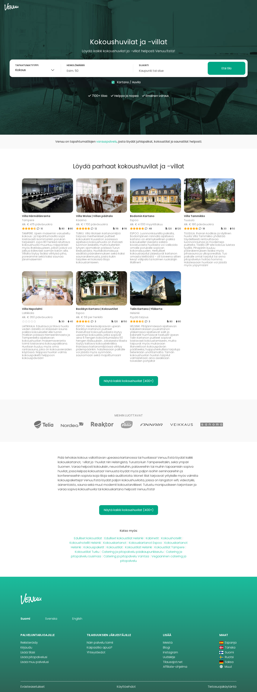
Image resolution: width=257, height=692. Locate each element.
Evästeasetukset (33, 686)
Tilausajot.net (172, 662)
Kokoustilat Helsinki (138, 547)
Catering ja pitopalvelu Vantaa (126, 556)
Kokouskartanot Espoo (145, 543)
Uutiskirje (169, 657)
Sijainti (144, 65)
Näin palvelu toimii (100, 642)
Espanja (230, 642)
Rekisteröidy (29, 642)
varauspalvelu (106, 141)
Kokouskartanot (114, 543)
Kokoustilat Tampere (169, 547)
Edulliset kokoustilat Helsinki (123, 538)
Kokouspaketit (94, 547)
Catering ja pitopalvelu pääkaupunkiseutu (132, 552)
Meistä (168, 642)
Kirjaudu (26, 647)
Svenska (51, 618)
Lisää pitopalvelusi (34, 657)
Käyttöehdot (126, 686)
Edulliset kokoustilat (88, 538)
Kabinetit (152, 538)
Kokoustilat (115, 547)
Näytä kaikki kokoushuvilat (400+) (129, 381)
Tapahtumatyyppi (27, 65)
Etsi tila (226, 68)
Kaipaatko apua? (99, 647)
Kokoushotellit (171, 538)
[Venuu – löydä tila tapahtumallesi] (12, 6)
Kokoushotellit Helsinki (85, 543)
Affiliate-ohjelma (175, 667)
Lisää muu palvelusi (35, 662)
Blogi (166, 647)
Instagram (170, 652)
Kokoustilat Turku (87, 552)
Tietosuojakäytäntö (222, 686)
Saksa (228, 662)
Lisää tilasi (28, 652)
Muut (228, 667)
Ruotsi (229, 657)
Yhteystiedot (96, 652)
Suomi (25, 618)
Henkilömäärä (76, 65)
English (77, 618)
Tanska (229, 647)
